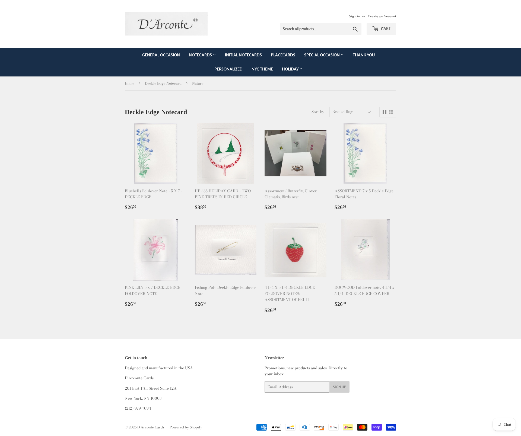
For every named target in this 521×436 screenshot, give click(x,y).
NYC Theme (262, 69)
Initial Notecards (243, 55)
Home (129, 83)
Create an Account (382, 16)
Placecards (283, 55)
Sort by (318, 112)
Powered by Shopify (186, 427)
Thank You (364, 55)
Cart (385, 28)
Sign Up (339, 387)
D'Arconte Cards (150, 427)
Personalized (228, 69)
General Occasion (161, 55)
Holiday (290, 69)
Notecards (201, 55)
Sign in (354, 16)
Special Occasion (322, 55)
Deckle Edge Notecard (163, 83)
